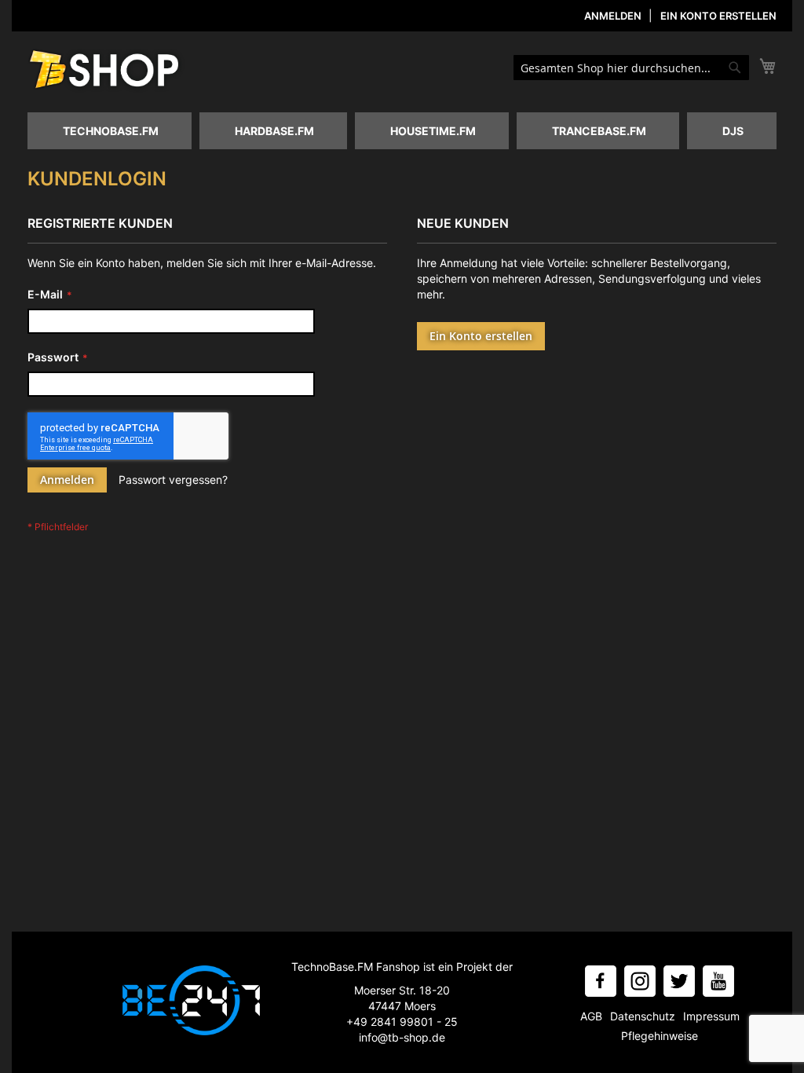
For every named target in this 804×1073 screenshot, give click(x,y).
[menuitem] (109, 130)
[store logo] (106, 71)
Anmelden (612, 15)
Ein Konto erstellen (718, 15)
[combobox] (631, 67)
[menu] (402, 130)
